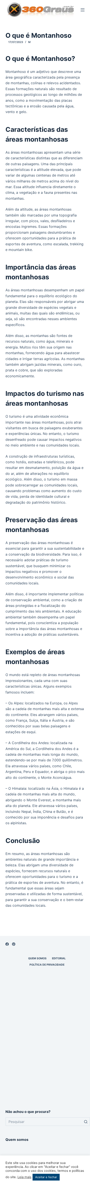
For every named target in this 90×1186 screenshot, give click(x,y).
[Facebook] (7, 944)
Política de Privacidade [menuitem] (46, 964)
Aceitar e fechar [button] (46, 1177)
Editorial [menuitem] (59, 958)
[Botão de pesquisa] (85, 1121)
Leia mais (24, 1177)
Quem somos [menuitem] (37, 958)
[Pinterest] (13, 944)
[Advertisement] (45, 1053)
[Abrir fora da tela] (83, 10)
